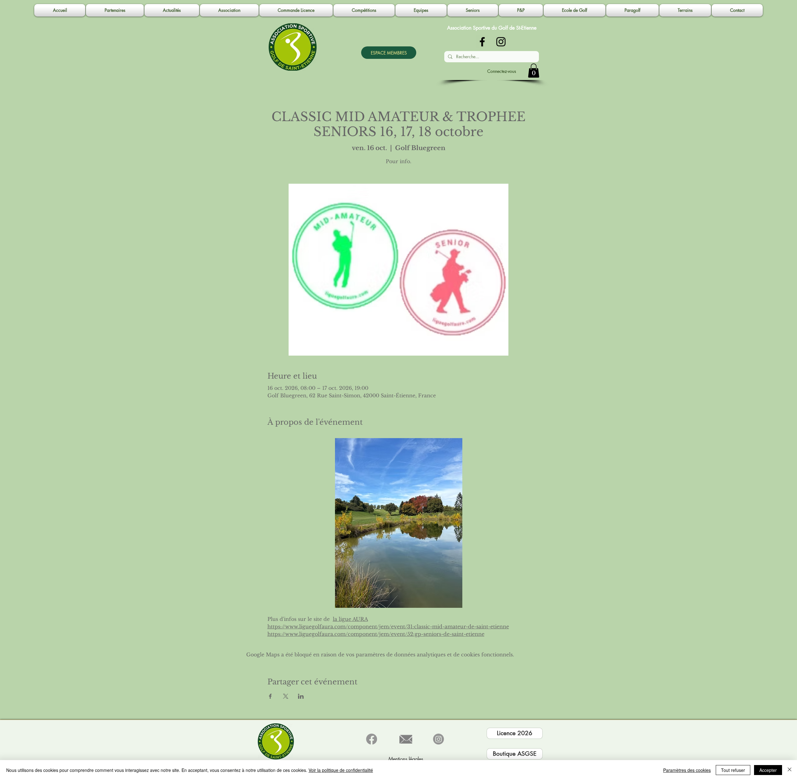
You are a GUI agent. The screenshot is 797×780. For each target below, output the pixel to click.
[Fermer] (789, 770)
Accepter (768, 770)
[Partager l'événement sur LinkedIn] (301, 696)
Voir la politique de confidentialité (341, 770)
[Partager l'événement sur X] (286, 696)
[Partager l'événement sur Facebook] (270, 696)
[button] (229, 10)
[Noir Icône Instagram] (501, 41)
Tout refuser (733, 770)
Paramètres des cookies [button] (687, 770)
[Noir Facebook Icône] (482, 41)
